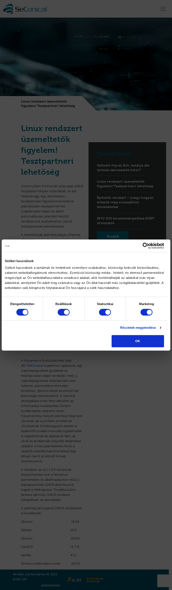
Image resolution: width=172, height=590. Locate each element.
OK (137, 341)
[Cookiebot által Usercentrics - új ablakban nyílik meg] (145, 246)
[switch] (64, 312)
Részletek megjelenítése (138, 327)
